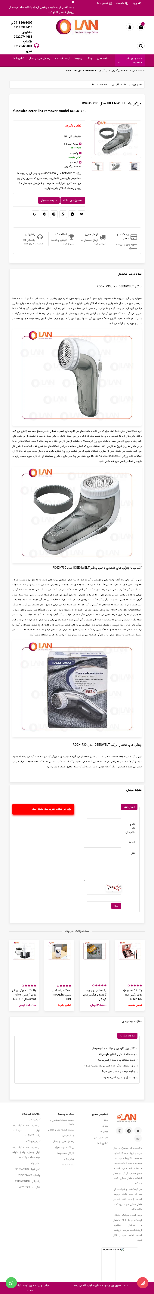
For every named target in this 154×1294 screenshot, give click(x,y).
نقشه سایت (68, 1165)
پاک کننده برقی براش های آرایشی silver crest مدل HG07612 (24, 994)
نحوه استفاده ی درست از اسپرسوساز (116, 1060)
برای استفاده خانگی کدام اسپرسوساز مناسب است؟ (109, 1066)
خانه (106, 1120)
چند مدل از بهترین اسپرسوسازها (119, 1077)
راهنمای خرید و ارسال (39, 58)
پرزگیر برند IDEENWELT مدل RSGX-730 (86, 71)
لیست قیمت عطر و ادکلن (61, 1130)
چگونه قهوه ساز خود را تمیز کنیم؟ (118, 1072)
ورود (135, 3)
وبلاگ (89, 58)
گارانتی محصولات (65, 1153)
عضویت (120, 3)
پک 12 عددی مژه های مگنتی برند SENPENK (132, 994)
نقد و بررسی (135, 85)
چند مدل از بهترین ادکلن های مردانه (117, 1054)
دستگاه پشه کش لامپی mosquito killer (61, 994)
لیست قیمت (63, 58)
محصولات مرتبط (100, 85)
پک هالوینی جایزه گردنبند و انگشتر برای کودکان (94, 994)
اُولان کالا (87, 1285)
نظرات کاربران (119, 85)
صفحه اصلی (103, 58)
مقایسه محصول (49, 200)
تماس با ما (102, 3)
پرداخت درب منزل (64, 1147)
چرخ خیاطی (68, 1136)
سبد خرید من (101, 1138)
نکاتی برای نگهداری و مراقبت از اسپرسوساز (113, 1048)
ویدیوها (78, 58)
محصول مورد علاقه (72, 200)
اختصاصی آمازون (119, 71)
